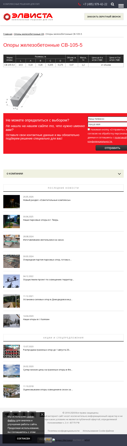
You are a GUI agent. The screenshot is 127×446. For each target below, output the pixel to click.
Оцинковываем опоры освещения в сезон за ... (48, 389)
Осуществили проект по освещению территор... (48, 279)
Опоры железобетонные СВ (29, 33)
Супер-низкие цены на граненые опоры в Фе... (47, 369)
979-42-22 (95, 4)
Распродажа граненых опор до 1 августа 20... (46, 349)
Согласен (23, 438)
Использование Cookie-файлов (98, 430)
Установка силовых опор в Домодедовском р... (47, 299)
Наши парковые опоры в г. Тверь (40, 219)
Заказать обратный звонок (104, 16)
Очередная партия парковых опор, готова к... (47, 259)
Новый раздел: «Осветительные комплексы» (47, 199)
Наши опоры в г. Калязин (36, 319)
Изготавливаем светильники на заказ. (43, 239)
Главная (7, 33)
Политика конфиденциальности (64, 430)
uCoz (87, 439)
